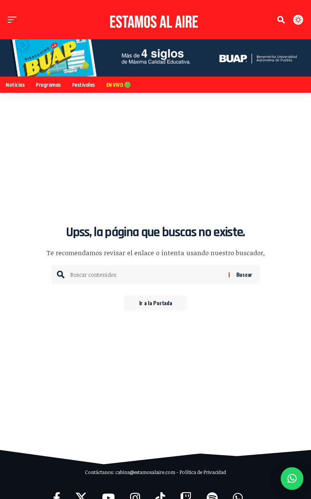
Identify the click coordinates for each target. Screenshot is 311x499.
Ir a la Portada (155, 303)
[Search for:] (146, 274)
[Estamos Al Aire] (155, 19)
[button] (14, 20)
